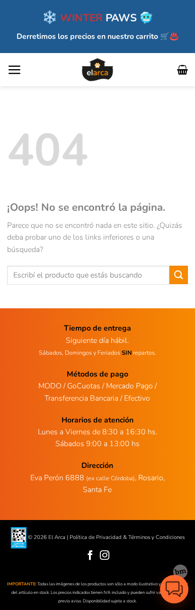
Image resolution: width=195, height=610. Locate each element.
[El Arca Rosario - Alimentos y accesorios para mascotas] (97, 69)
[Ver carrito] (182, 69)
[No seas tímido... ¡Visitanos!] (180, 571)
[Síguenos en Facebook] (90, 555)
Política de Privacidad (96, 537)
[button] (14, 69)
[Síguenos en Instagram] (105, 555)
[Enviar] (178, 275)
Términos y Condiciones (156, 537)
